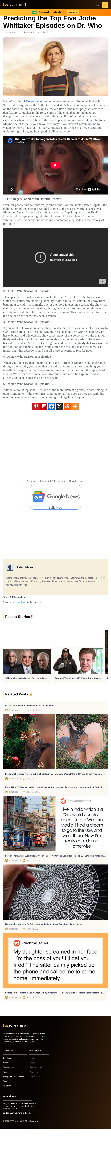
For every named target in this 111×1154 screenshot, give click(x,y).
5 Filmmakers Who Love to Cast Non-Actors (26, 701)
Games (6, 1106)
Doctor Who (37, 101)
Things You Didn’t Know (14, 1102)
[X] (59, 428)
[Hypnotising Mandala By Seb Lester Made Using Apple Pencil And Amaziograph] (55, 914)
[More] (75, 428)
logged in (19, 625)
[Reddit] (67, 428)
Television (7, 1083)
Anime (6, 1097)
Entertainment (9, 1092)
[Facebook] (51, 428)
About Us (34, 1097)
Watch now (72, 12)
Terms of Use (36, 1093)
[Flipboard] (43, 428)
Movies (6, 1088)
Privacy (33, 1083)
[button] (105, 5)
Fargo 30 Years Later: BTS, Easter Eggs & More (78, 701)
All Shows (7, 1111)
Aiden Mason (12, 32)
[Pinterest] (36, 428)
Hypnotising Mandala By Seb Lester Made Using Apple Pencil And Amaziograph (44, 947)
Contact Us (35, 1102)
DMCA (32, 1088)
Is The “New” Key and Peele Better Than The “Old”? (30, 728)
